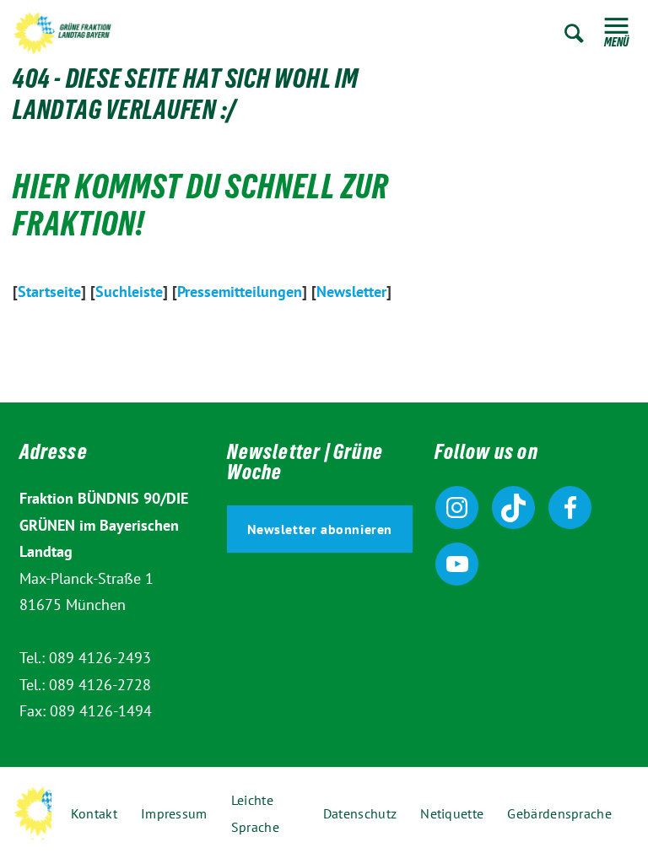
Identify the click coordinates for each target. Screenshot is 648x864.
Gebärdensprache (559, 813)
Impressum (174, 813)
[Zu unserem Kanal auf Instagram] (457, 507)
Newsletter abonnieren (320, 529)
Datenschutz (360, 813)
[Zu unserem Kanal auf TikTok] (513, 507)
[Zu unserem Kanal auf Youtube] (457, 564)
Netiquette (451, 813)
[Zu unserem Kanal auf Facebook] (570, 507)
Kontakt (94, 813)
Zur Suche (574, 33)
